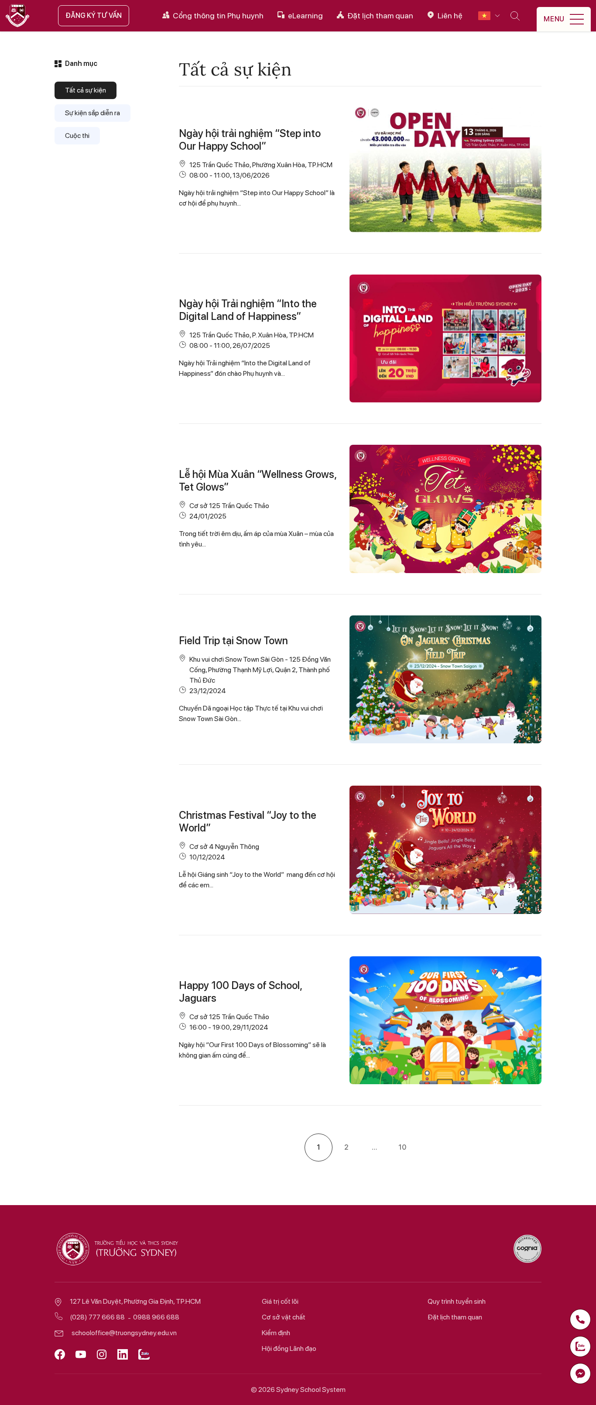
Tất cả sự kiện (85, 90)
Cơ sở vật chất (283, 1317)
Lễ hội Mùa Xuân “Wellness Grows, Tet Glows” (257, 480)
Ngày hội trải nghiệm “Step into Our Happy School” (250, 139)
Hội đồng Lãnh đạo (289, 1348)
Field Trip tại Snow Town (233, 640)
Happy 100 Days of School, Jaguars (240, 991)
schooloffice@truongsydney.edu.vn (124, 1333)
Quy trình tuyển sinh (457, 1301)
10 (402, 1147)
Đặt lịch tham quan (455, 1317)
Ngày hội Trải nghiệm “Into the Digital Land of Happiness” (248, 310)
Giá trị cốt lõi (280, 1301)
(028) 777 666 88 (97, 1317)
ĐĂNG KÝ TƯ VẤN (93, 15)
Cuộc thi (77, 135)
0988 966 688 (156, 1317)
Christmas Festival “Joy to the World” (247, 821)
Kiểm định (276, 1333)
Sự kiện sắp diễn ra (92, 113)
